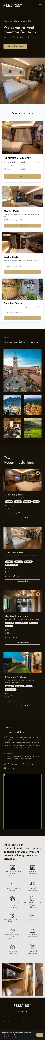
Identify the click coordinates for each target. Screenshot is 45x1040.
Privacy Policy (22, 1027)
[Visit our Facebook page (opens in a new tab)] (18, 1011)
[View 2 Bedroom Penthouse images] (38, 655)
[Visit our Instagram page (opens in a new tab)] (22, 1011)
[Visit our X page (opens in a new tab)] (26, 1011)
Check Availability (22, 518)
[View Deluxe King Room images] (38, 473)
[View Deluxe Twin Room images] (38, 531)
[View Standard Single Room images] (38, 594)
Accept (40, 1035)
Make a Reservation (15, 46)
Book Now (22, 176)
